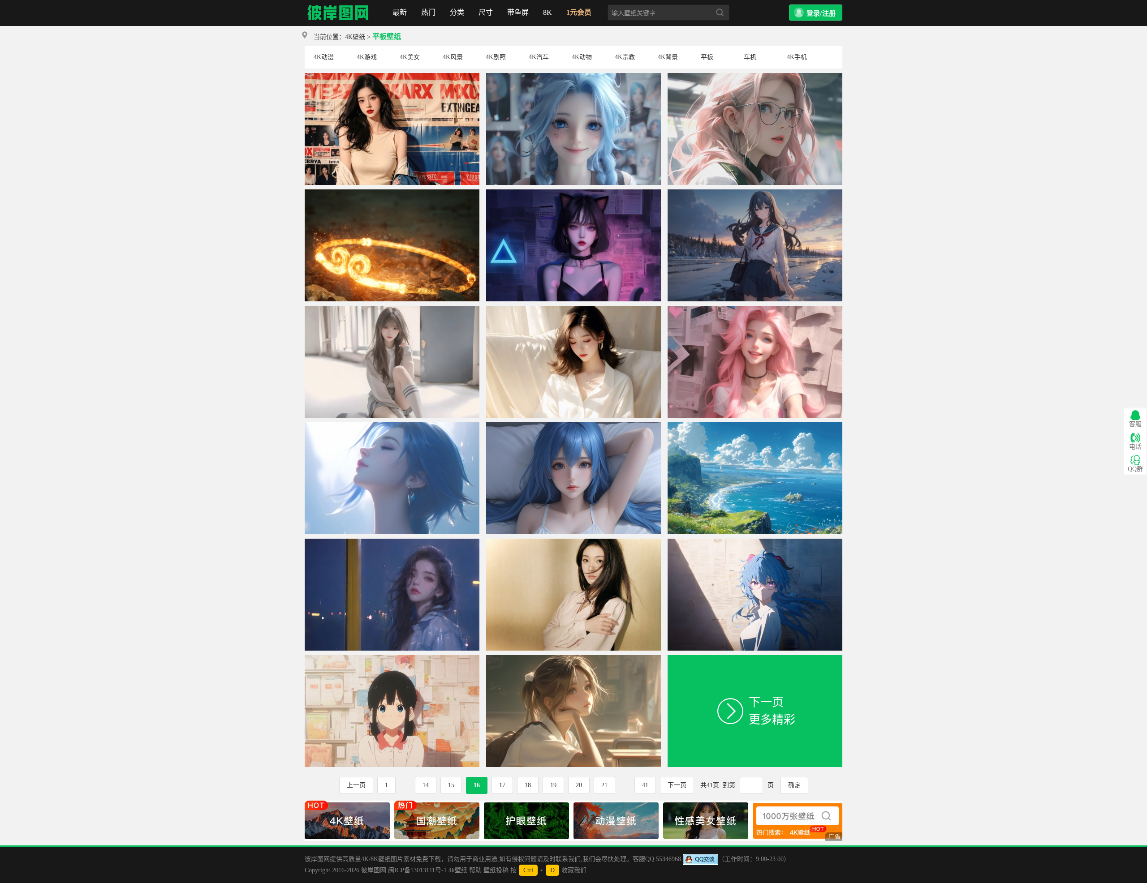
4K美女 (410, 57)
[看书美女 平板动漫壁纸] (573, 309)
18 (528, 785)
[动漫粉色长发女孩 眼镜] (755, 76)
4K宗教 (625, 57)
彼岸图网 (338, 13)
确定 (794, 785)
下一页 (677, 785)
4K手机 (797, 57)
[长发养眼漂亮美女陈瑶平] (573, 542)
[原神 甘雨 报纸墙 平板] (755, 542)
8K (547, 12)
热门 (428, 12)
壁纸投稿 (496, 870)
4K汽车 (539, 57)
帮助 (475, 870)
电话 (1135, 446)
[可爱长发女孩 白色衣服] (392, 309)
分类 (457, 12)
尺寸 (486, 12)
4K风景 (453, 57)
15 (451, 785)
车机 (750, 57)
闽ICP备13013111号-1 (417, 870)
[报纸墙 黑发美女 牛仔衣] (392, 76)
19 (553, 785)
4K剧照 (496, 57)
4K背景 (668, 57)
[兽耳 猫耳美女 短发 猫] (573, 192)
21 (604, 785)
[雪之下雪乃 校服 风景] (755, 192)
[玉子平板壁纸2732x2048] (392, 658)
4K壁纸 (355, 37)
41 (645, 785)
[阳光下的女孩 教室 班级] (573, 658)
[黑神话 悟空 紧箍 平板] (392, 192)
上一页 (356, 785)
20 (579, 785)
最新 (399, 12)
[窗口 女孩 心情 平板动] (392, 542)
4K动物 (582, 57)
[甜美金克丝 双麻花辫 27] (573, 76)
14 (426, 785)
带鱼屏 (518, 12)
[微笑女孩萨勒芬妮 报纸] (755, 309)
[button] (815, 12)
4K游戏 (367, 57)
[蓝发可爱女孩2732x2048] (573, 425)
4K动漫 (324, 57)
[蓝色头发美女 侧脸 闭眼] (392, 425)
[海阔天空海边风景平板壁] (755, 425)
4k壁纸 (457, 870)
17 (502, 785)
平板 (707, 57)
